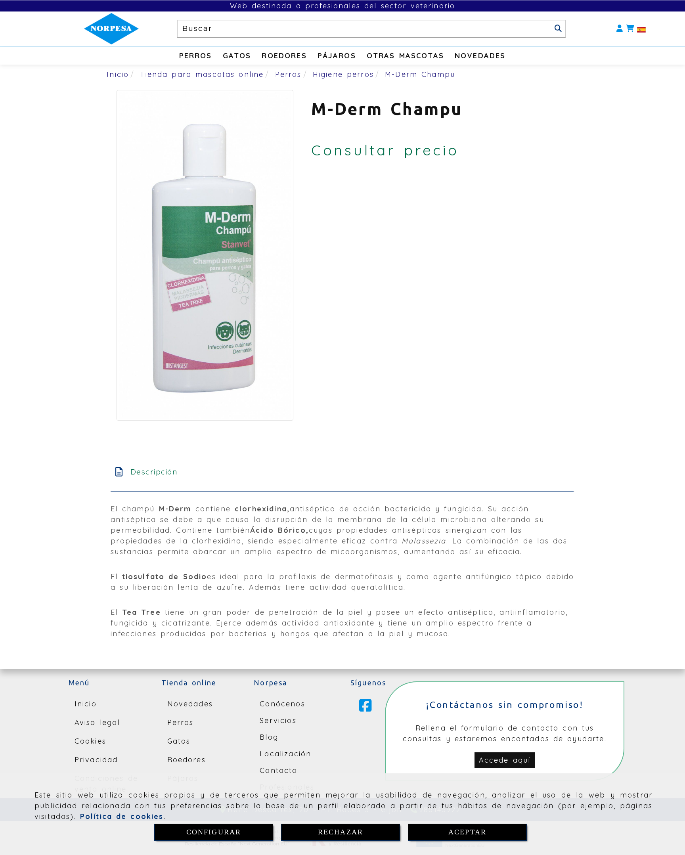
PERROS (195, 55)
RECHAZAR (340, 832)
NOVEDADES (480, 55)
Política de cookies (122, 816)
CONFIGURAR (213, 832)
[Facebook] (365, 708)
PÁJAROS (337, 55)
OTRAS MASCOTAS (405, 55)
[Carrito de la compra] (629, 29)
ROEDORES (284, 55)
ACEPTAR (467, 832)
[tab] (342, 472)
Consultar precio (385, 150)
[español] (641, 28)
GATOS (237, 55)
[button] (619, 29)
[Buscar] (558, 28)
